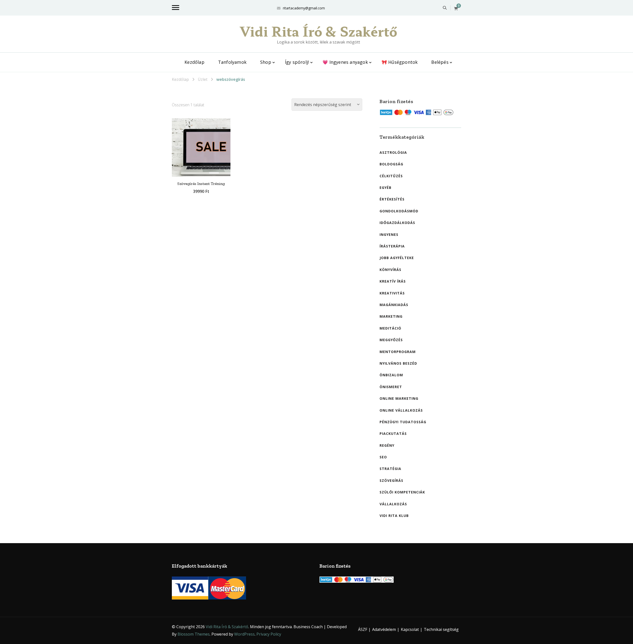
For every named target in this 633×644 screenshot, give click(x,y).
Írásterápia (392, 246)
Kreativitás (392, 293)
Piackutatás (393, 433)
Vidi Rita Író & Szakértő (318, 31)
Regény (387, 445)
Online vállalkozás (401, 410)
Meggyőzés (391, 339)
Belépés (439, 62)
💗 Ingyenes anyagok (345, 62)
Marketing (391, 316)
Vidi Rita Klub (394, 515)
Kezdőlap (194, 62)
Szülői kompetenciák (402, 492)
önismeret (391, 386)
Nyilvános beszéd (398, 363)
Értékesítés (392, 199)
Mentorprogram (398, 351)
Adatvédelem (384, 629)
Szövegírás (391, 480)
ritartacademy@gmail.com (304, 8)
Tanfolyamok (232, 62)
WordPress (244, 634)
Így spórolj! (297, 62)
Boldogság (391, 164)
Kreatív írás (393, 281)
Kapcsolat (410, 629)
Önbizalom (391, 375)
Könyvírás (390, 269)
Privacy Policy (268, 634)
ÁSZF (362, 629)
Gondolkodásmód (399, 211)
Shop (265, 62)
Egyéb (385, 187)
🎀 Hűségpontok (400, 62)
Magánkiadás (394, 304)
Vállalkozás (393, 504)
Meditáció (390, 328)
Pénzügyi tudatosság (403, 422)
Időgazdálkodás (397, 222)
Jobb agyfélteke (397, 257)
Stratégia (390, 468)
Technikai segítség (441, 629)
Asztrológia (393, 152)
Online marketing (399, 398)
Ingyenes (389, 234)
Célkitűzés (391, 176)
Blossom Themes (194, 634)
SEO (383, 457)
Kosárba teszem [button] (201, 146)
